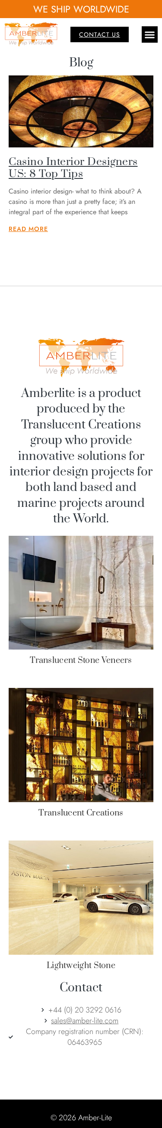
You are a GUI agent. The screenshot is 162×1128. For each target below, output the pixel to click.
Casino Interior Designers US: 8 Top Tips (73, 168)
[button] (150, 34)
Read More (28, 229)
